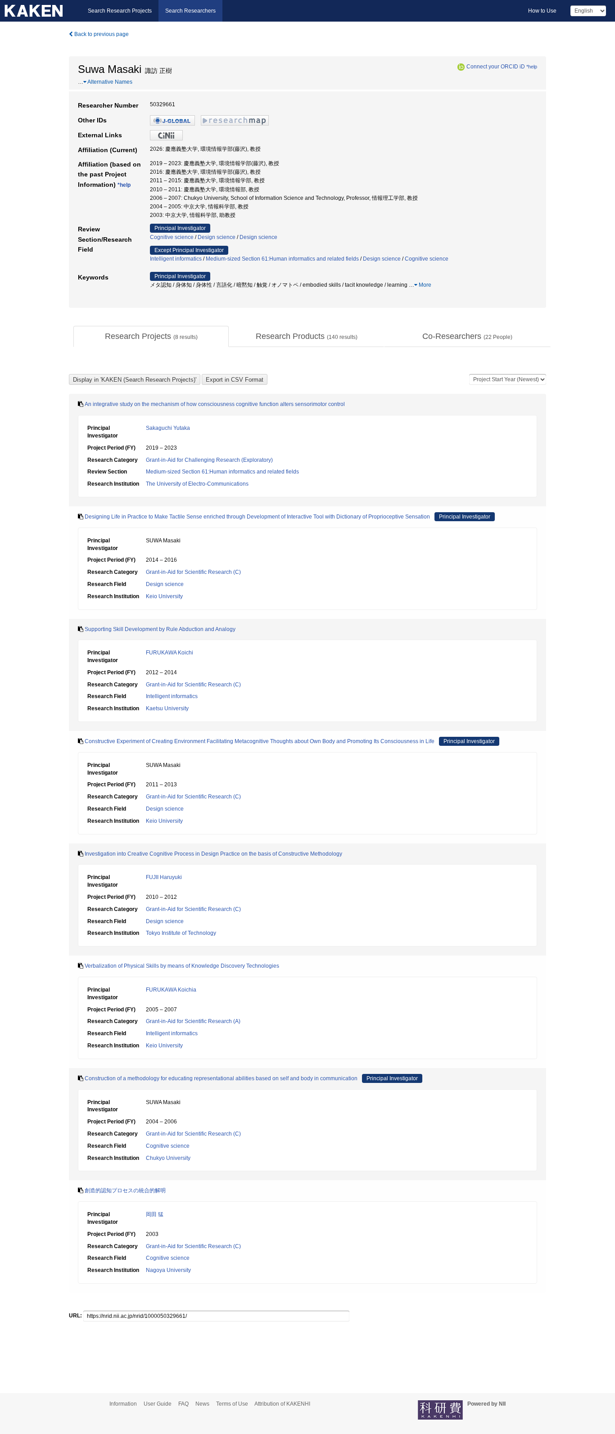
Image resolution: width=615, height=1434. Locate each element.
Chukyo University (168, 1158)
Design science (216, 237)
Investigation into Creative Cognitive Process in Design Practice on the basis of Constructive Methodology (213, 854)
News (202, 1404)
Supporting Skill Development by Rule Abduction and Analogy (160, 629)
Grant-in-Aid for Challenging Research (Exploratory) (209, 460)
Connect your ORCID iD (495, 66)
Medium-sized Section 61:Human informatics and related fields (282, 259)
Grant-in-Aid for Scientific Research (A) (193, 1021)
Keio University (164, 596)
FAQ (183, 1404)
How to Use (542, 11)
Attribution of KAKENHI (282, 1404)
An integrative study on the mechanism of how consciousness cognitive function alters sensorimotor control (215, 404)
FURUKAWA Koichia (171, 990)
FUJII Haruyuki (164, 877)
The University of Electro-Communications (197, 484)
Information (123, 1404)
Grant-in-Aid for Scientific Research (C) (193, 572)
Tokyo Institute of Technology (181, 933)
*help (531, 66)
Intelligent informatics (176, 259)
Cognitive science (172, 237)
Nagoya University (168, 1270)
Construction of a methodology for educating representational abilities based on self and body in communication (221, 1078)
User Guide (158, 1404)
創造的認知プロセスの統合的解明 (125, 1190)
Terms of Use (232, 1404)
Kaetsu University (167, 708)
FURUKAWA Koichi (169, 652)
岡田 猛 (154, 1214)
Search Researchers (190, 11)
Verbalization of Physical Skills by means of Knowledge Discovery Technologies (182, 966)
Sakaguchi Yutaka (168, 428)
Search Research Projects (120, 11)
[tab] (151, 336)
